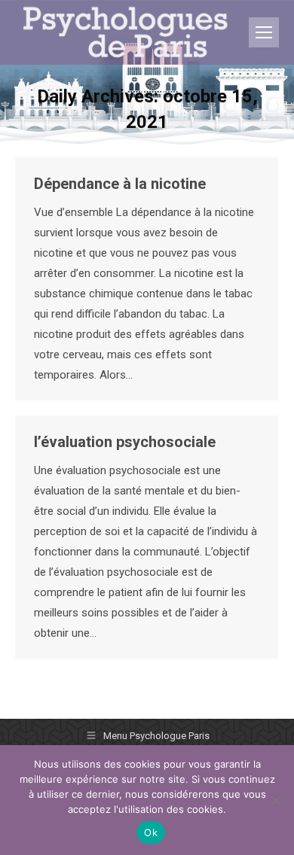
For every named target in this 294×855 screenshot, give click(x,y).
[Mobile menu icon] (264, 32)
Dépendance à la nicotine (120, 184)
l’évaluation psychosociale (125, 442)
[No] (275, 800)
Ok (151, 832)
